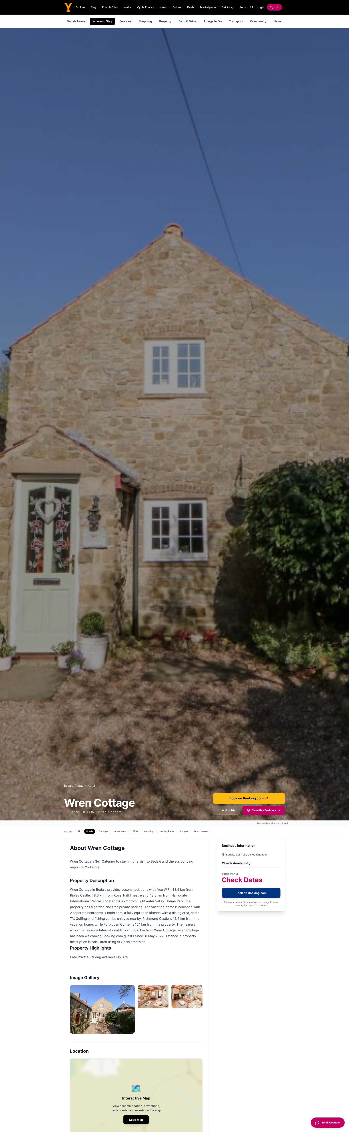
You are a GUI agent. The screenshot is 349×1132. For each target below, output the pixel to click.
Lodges (184, 831)
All (79, 831)
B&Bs (135, 831)
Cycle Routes (145, 7)
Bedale (68, 785)
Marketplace (208, 7)
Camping (148, 831)
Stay (93, 7)
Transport (236, 21)
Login (260, 7)
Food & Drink (110, 7)
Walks (127, 7)
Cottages (103, 831)
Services (125, 21)
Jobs (243, 7)
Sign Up (274, 7)
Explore (80, 7)
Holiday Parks (167, 831)
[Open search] (252, 7)
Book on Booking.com (246, 798)
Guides (177, 7)
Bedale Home (76, 21)
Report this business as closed (272, 823)
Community (258, 21)
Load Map (136, 1119)
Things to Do (213, 21)
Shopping (145, 21)
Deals (190, 7)
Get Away (228, 7)
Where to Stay (102, 21)
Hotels (89, 831)
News (163, 7)
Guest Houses (201, 831)
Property (165, 21)
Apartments (120, 831)
